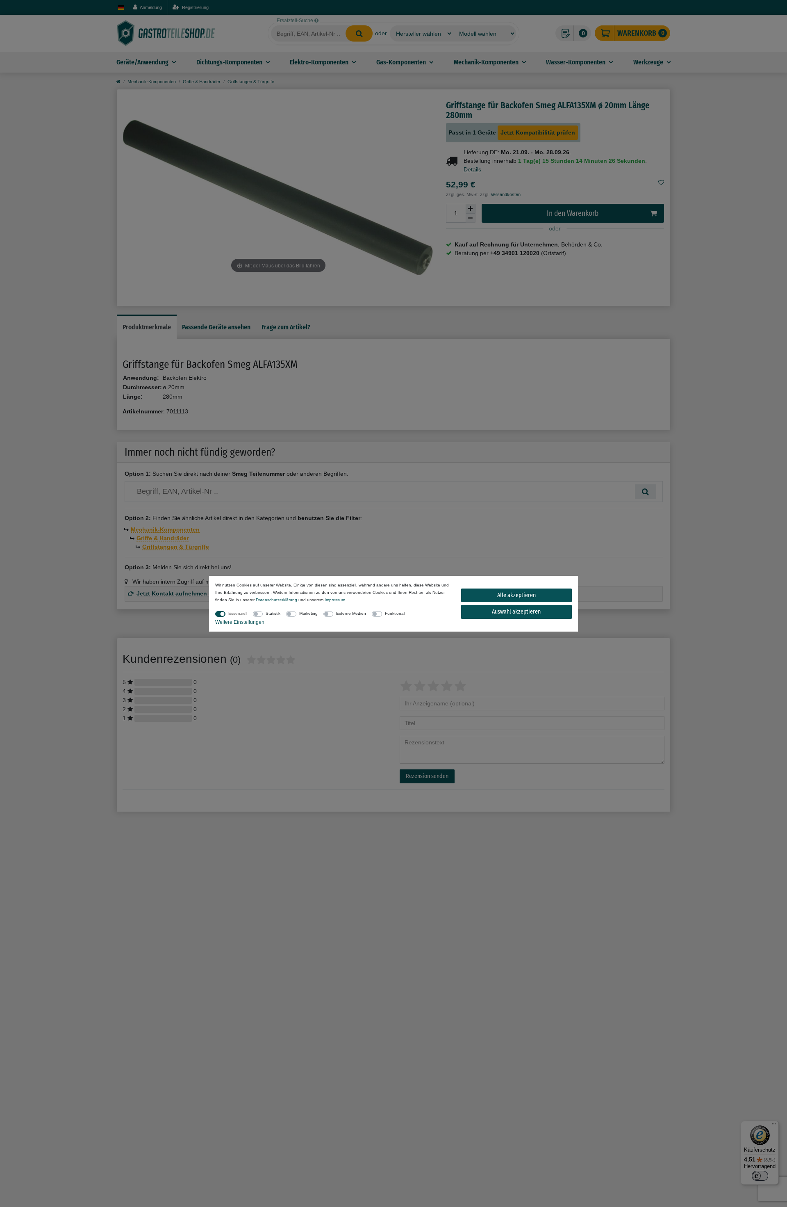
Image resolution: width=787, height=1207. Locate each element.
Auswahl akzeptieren (516, 611)
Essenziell (237, 613)
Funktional (395, 613)
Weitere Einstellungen (239, 622)
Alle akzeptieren (516, 595)
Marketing (308, 613)
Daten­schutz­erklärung (276, 600)
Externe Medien (351, 613)
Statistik (273, 613)
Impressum (335, 600)
